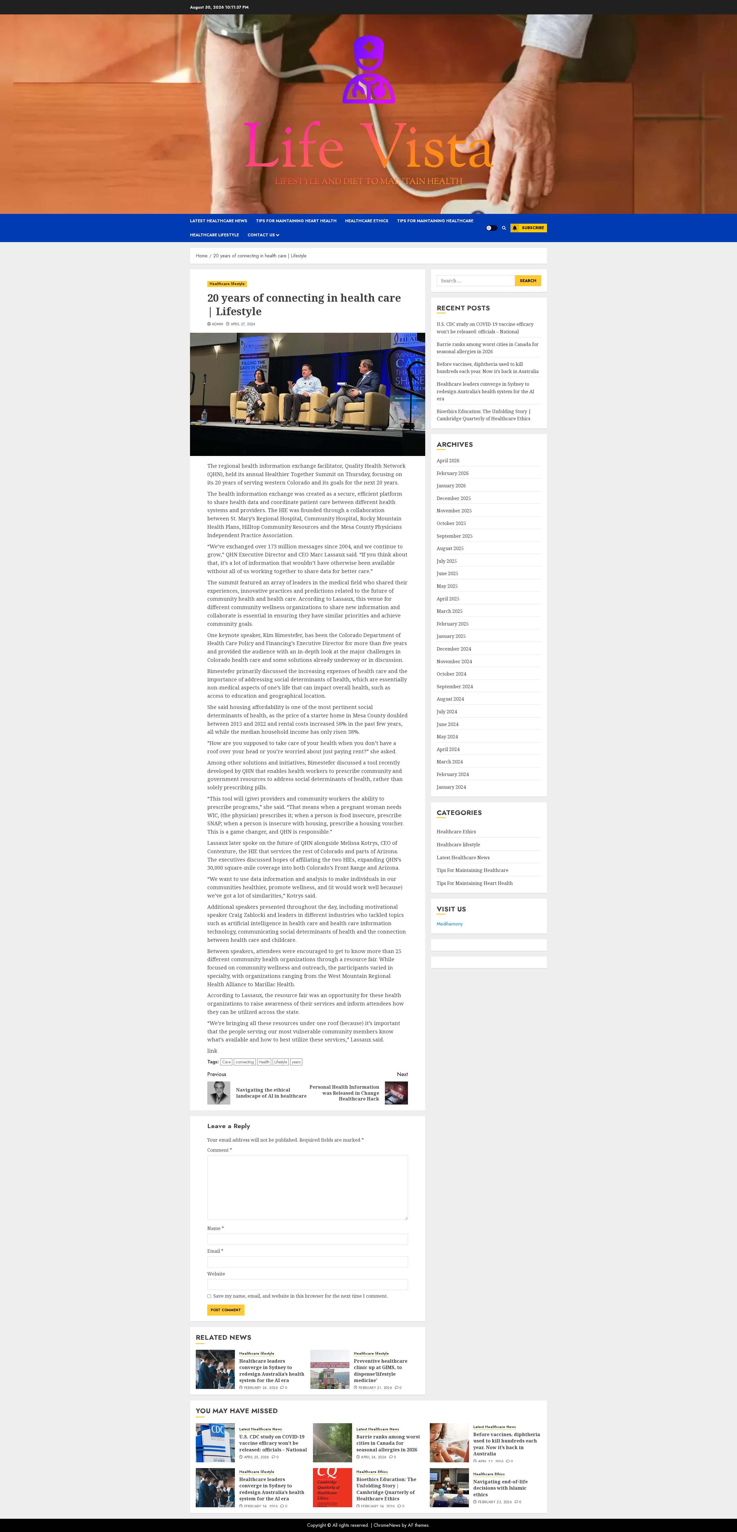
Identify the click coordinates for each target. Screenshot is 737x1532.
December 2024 (454, 649)
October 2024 (451, 674)
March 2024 (450, 762)
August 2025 (450, 548)
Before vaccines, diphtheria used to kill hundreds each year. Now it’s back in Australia (488, 368)
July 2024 (447, 711)
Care (226, 1062)
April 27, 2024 (243, 324)
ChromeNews (387, 1525)
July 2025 (447, 561)
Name (215, 1228)
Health (264, 1062)
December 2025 (454, 498)
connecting (244, 1062)
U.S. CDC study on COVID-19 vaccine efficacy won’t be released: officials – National (273, 1443)
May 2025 (447, 586)
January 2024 (451, 787)
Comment (219, 1150)
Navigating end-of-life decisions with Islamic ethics (500, 1488)
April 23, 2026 (491, 1461)
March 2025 (450, 611)
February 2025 (453, 624)
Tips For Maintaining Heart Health (296, 221)
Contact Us (261, 235)
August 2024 (450, 699)
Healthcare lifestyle (214, 235)
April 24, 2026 (373, 1457)
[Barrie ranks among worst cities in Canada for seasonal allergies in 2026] (332, 1442)
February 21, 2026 (375, 1388)
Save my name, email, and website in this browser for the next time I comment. (300, 1296)
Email (215, 1251)
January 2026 (451, 485)
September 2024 (455, 686)
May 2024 (447, 736)
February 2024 (453, 774)
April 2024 (448, 749)
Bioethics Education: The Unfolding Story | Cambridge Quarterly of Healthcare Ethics (484, 415)
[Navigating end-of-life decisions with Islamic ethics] (449, 1487)
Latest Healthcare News (218, 221)
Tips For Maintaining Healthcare (435, 221)
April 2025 (448, 599)
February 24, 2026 (261, 1388)
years (296, 1062)
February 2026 (453, 473)
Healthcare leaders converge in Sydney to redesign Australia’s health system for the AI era (271, 1370)
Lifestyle (280, 1062)
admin (217, 324)
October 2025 (451, 523)
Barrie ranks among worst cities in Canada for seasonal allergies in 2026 (388, 1443)
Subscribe (533, 228)
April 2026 (448, 460)
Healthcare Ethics (366, 221)
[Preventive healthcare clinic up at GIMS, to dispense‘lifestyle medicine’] (329, 1369)
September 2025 (455, 536)
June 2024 (447, 724)
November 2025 (454, 511)
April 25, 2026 (256, 1457)
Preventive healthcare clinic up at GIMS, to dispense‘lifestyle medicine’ (380, 1370)
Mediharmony (450, 924)
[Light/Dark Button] (491, 228)
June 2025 (447, 573)
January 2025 (451, 636)
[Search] (504, 227)
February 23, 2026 (495, 1502)
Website (216, 1274)
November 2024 (454, 661)
